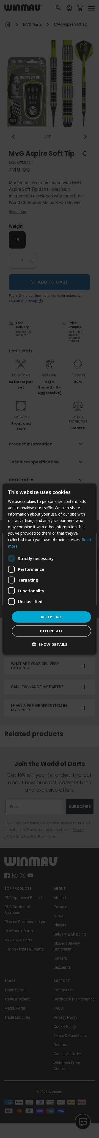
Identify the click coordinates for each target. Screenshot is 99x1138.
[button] (49, 644)
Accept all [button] (51, 616)
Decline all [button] (51, 631)
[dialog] (49, 569)
